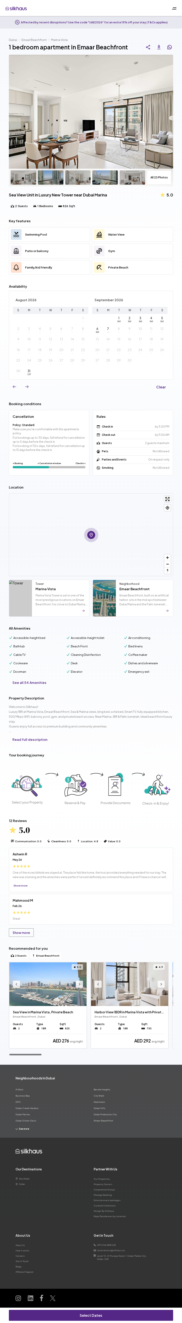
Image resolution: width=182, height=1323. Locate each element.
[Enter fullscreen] (167, 499)
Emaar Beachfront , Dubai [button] (29, 1016)
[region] (91, 1009)
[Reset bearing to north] (167, 570)
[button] (82, 319)
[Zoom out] (167, 564)
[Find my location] (167, 508)
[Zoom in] (167, 557)
